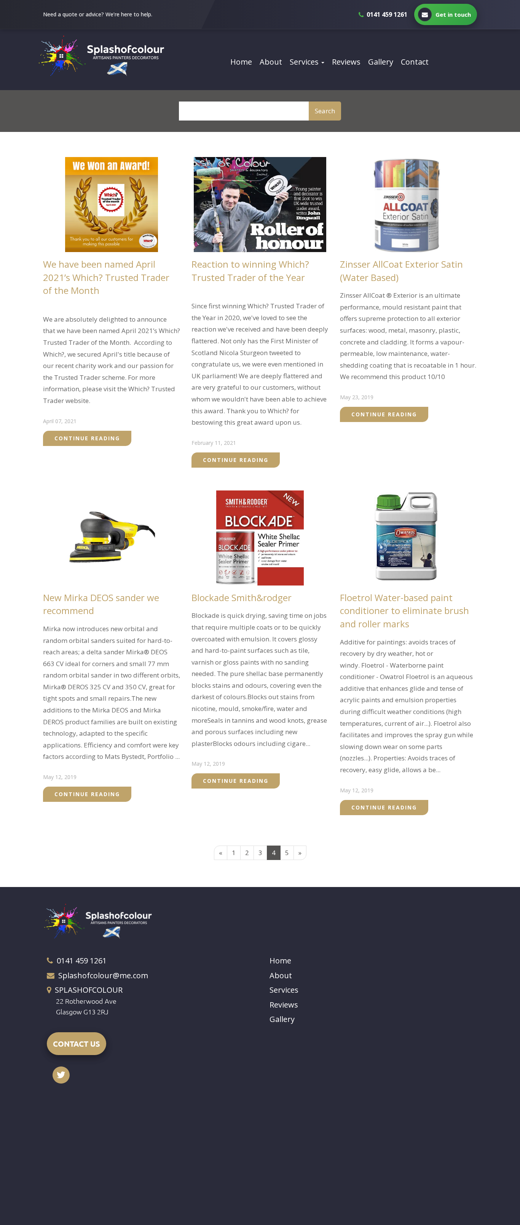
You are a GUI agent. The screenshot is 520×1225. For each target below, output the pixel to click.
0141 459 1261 (82, 960)
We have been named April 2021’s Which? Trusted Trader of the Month (106, 277)
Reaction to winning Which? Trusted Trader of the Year (250, 271)
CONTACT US (76, 1044)
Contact (415, 62)
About (271, 62)
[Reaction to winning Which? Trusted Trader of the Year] (260, 204)
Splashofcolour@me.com (103, 975)
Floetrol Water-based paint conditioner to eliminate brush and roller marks (404, 610)
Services (284, 990)
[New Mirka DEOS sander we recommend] (111, 537)
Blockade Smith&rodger (241, 597)
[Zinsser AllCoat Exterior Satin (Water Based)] (408, 204)
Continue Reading (87, 438)
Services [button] (305, 62)
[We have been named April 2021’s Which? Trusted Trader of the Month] (111, 204)
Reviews (346, 62)
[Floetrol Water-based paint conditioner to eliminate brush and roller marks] (408, 537)
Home (241, 62)
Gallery (380, 62)
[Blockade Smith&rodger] (260, 537)
